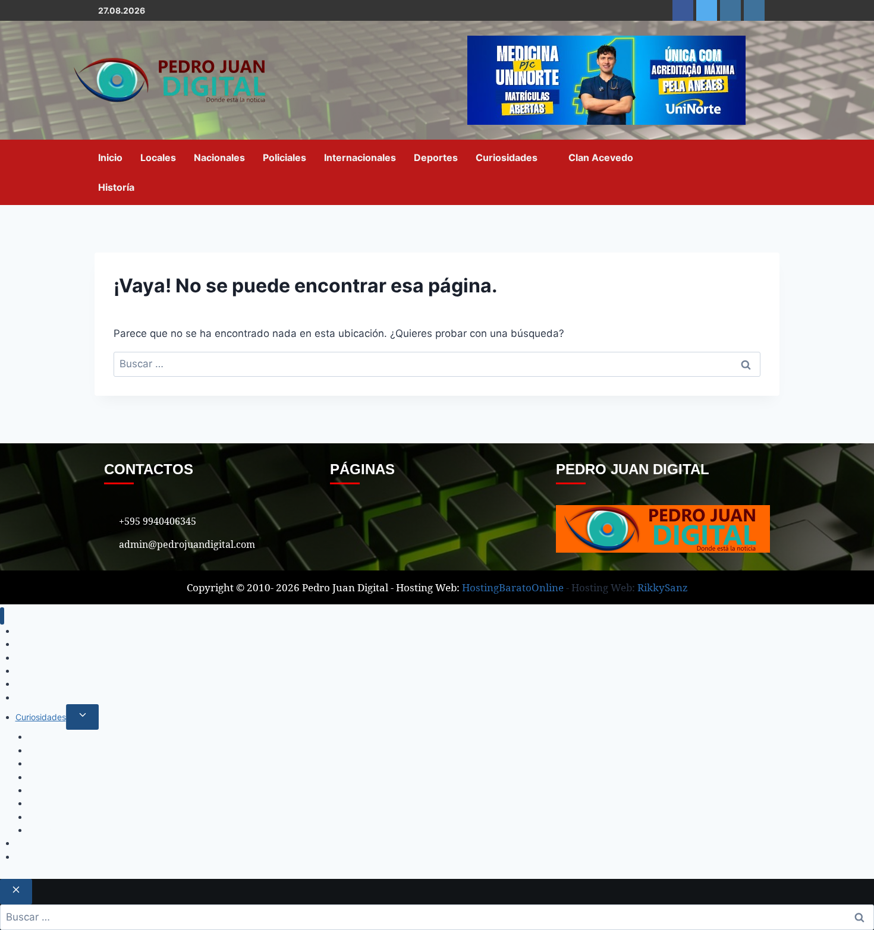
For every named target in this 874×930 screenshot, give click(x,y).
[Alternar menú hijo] (82, 717)
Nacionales (219, 157)
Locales (158, 157)
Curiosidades (506, 157)
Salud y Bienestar (62, 777)
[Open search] (767, 171)
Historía (116, 187)
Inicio (110, 157)
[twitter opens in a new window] (706, 10)
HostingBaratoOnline (513, 587)
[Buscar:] (437, 364)
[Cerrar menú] (2, 616)
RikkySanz (662, 587)
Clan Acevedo (600, 157)
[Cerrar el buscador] (16, 891)
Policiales (284, 157)
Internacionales (360, 157)
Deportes (436, 157)
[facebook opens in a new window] (682, 10)
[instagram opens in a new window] (730, 10)
